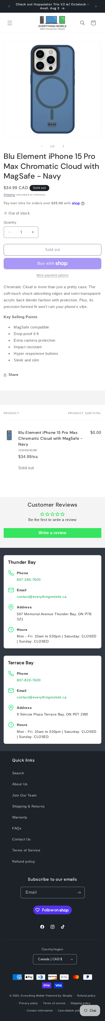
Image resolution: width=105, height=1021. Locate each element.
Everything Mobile (33, 995)
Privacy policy (28, 1003)
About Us (20, 784)
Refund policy (23, 861)
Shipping (9, 194)
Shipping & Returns (28, 806)
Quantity (10, 222)
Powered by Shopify (59, 995)
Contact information (40, 1010)
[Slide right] (63, 146)
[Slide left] (41, 146)
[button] (9, 23)
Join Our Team (24, 795)
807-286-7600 (29, 580)
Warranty (19, 817)
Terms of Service (26, 850)
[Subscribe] (79, 892)
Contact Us (21, 839)
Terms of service (54, 1003)
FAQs (16, 828)
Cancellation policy (70, 1010)
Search (18, 773)
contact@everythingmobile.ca (41, 597)
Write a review (52, 533)
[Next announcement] (96, 6)
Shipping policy (81, 1003)
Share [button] (14, 375)
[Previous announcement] (9, 6)
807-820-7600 (29, 680)
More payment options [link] (53, 275)
